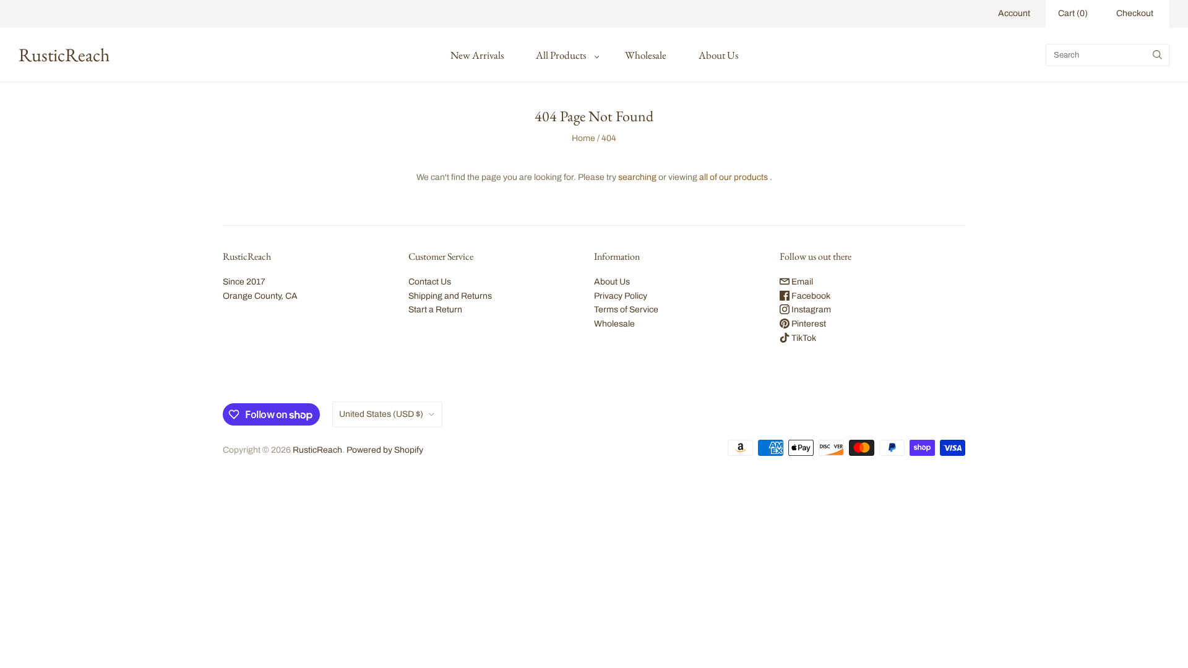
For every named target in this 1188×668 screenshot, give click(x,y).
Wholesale (645, 55)
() (1073, 13)
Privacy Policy (620, 296)
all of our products (733, 177)
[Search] (1157, 55)
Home (583, 138)
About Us (718, 55)
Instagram (810, 309)
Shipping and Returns (450, 296)
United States (381, 414)
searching (637, 177)
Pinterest (808, 323)
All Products (561, 55)
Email (801, 281)
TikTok (803, 338)
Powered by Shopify (384, 450)
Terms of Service (626, 309)
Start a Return (435, 309)
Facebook (810, 296)
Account (1014, 13)
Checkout (1134, 13)
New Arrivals (477, 55)
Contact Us (429, 281)
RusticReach (317, 450)
